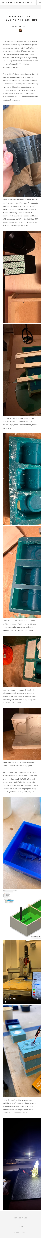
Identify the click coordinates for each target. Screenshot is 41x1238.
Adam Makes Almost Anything (19, 2)
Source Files (20, 1218)
